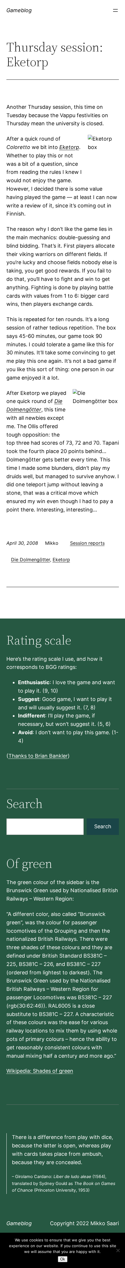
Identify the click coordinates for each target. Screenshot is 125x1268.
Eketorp (69, 147)
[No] (118, 1250)
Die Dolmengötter (30, 559)
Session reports (87, 543)
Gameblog (19, 10)
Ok (62, 1259)
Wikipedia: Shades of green (39, 1071)
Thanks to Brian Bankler (38, 756)
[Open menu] (115, 10)
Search (102, 826)
